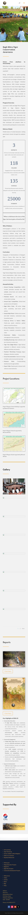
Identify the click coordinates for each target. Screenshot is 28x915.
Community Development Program (12, 870)
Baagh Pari (6, 866)
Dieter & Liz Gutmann (9, 855)
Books (5, 881)
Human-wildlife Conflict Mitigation (12, 853)
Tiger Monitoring (8, 851)
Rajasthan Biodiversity (9, 857)
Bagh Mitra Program (8, 868)
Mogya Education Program (10, 864)
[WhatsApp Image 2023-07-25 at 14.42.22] (14, 590)
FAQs (5, 885)
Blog (5, 883)
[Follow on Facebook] (9, 907)
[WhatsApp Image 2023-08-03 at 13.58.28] (14, 572)
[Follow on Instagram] (12, 907)
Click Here (7, 671)
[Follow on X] (18, 907)
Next (23, 628)
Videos (5, 877)
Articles (6, 879)
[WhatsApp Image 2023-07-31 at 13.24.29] (14, 498)
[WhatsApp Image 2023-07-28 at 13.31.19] (14, 553)
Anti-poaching (7, 849)
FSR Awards (6, 862)
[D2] (14, 609)
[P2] (14, 516)
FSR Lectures (7, 875)
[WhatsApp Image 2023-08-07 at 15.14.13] (14, 494)
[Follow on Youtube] (15, 907)
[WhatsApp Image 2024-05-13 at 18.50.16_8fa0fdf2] (14, 535)
